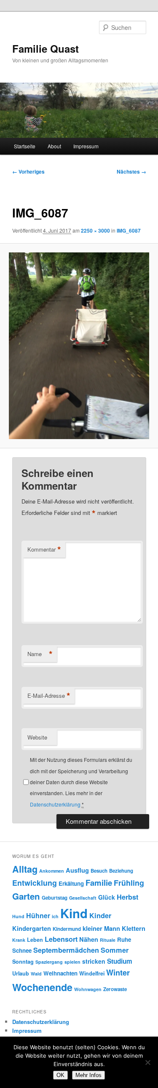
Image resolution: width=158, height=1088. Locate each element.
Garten (26, 896)
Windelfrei (91, 973)
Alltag (24, 869)
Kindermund (67, 929)
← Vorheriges (28, 171)
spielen (72, 962)
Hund (18, 916)
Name (40, 654)
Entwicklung (34, 882)
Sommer (115, 950)
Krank (18, 940)
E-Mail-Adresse (48, 695)
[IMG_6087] (79, 345)
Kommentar (44, 549)
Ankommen (51, 871)
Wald (36, 973)
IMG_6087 (129, 230)
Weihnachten (60, 973)
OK (60, 1075)
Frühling (129, 882)
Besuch (99, 870)
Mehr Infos (88, 1075)
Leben (35, 939)
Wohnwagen (88, 989)
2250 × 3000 (95, 230)
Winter (118, 972)
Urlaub (20, 973)
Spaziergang (49, 962)
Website (37, 737)
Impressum (86, 146)
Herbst (127, 897)
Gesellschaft (82, 898)
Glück (106, 897)
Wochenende (42, 987)
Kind (74, 913)
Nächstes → (131, 171)
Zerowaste (115, 989)
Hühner (38, 915)
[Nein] (147, 1062)
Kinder (100, 915)
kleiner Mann (101, 928)
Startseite (24, 146)
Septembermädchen (66, 950)
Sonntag (23, 961)
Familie (99, 882)
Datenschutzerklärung (55, 804)
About (54, 146)
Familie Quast (45, 48)
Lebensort (61, 939)
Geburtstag (54, 897)
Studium (119, 961)
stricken (93, 961)
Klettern (133, 928)
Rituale (107, 940)
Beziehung (121, 870)
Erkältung (71, 883)
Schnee (22, 950)
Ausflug (77, 870)
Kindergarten (31, 928)
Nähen (88, 939)
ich (55, 916)
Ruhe (124, 939)
